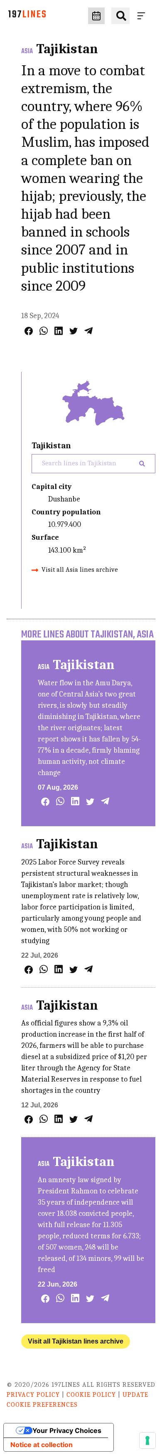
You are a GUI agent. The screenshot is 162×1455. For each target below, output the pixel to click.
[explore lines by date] (96, 15)
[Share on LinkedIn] (58, 331)
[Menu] (143, 15)
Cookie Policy (91, 1394)
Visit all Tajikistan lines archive (75, 1341)
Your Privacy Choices (66, 1430)
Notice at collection (41, 1444)
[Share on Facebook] (29, 331)
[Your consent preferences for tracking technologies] (147, 1440)
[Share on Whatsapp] (43, 331)
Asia (27, 51)
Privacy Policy (33, 1394)
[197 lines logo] (27, 16)
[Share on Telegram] (88, 331)
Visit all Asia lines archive (80, 569)
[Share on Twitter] (73, 331)
